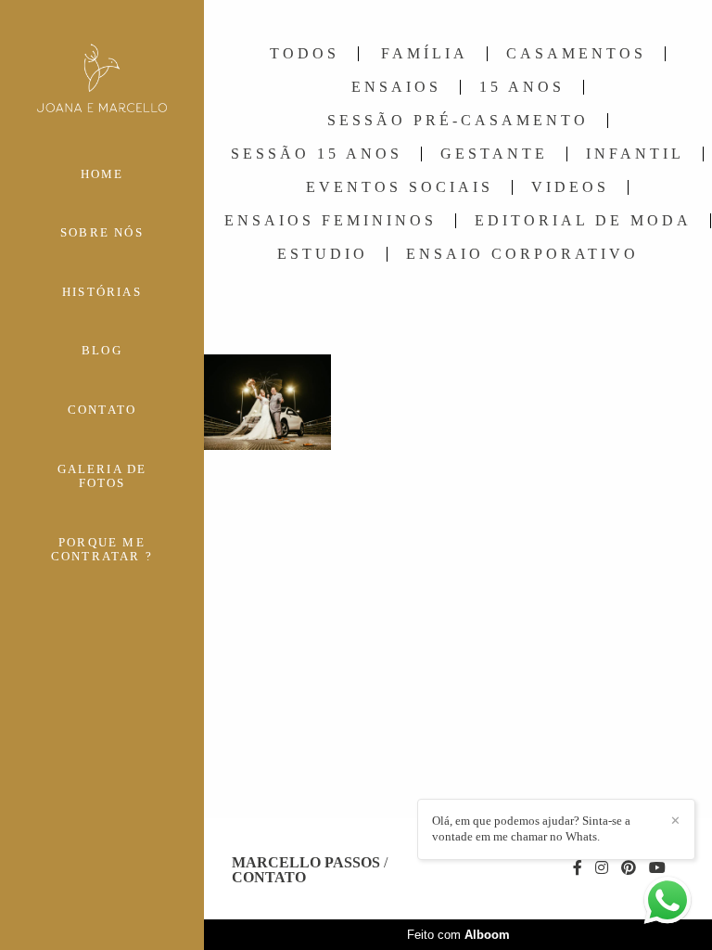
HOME (102, 174)
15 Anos (522, 87)
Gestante (494, 154)
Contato (269, 877)
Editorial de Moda (583, 220)
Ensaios (396, 87)
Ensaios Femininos (330, 220)
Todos (304, 53)
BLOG (102, 350)
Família (424, 53)
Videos (570, 187)
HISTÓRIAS (102, 292)
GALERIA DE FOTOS (102, 476)
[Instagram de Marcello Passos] (601, 868)
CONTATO (102, 410)
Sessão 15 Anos (316, 154)
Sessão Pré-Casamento (458, 120)
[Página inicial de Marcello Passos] (102, 79)
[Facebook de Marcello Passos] (577, 868)
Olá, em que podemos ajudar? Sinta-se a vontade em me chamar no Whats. (531, 828)
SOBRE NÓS (102, 232)
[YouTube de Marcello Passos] (657, 868)
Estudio (322, 254)
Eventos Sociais (399, 187)
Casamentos (576, 53)
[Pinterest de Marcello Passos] (628, 868)
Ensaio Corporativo (522, 254)
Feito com (458, 935)
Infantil (635, 154)
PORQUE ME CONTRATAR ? (102, 549)
